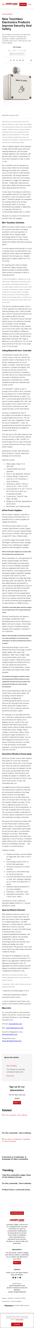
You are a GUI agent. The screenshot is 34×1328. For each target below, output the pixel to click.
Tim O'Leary (17, 47)
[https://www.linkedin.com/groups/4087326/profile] (15, 1277)
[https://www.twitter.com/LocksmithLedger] (18, 1277)
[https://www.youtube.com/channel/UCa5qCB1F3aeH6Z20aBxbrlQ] (20, 1277)
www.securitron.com (9, 1034)
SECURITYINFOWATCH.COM (17, 1285)
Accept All (17, 1324)
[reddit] (20, 60)
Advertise (10, 1298)
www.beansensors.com (14, 1028)
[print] (31, 60)
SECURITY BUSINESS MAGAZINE (17, 1292)
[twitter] (17, 60)
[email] (23, 60)
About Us (4, 1298)
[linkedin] (14, 60)
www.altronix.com (15, 1024)
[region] (17, 1320)
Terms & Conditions (16, 1301)
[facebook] (11, 60)
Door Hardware (7, 14)
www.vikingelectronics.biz (11, 1041)
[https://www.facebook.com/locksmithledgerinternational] (13, 1277)
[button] (3, 4)
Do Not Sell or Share (19, 1298)
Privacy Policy (6, 1301)
